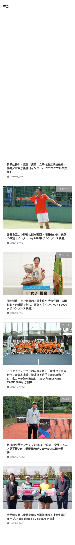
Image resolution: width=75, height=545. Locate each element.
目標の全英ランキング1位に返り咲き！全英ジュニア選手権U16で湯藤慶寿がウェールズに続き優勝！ (37, 448)
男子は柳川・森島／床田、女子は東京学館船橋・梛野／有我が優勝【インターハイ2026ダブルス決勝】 (37, 168)
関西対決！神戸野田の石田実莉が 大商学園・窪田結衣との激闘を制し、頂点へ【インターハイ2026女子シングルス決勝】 (37, 304)
